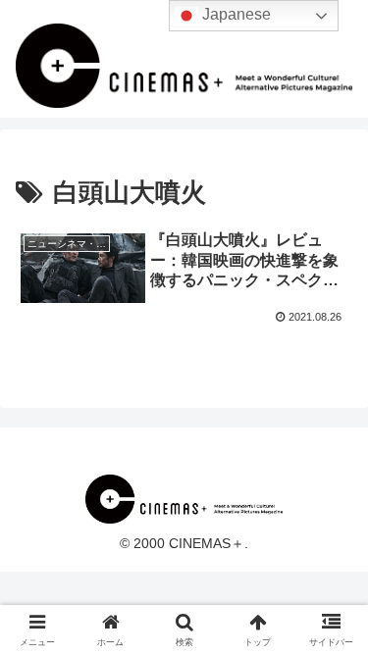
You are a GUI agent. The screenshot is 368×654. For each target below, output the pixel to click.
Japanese (234, 14)
